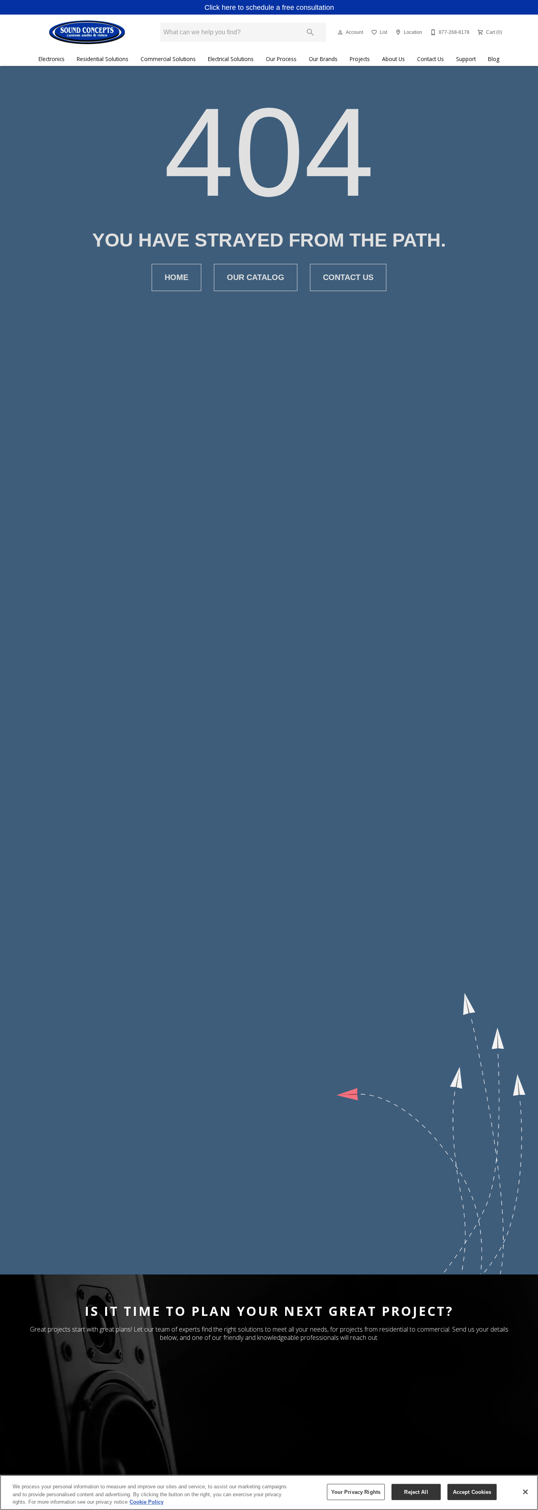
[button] (340, 32)
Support (466, 59)
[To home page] (86, 32)
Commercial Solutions (168, 59)
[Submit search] (310, 32)
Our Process (281, 59)
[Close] (525, 1492)
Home (176, 277)
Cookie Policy (146, 1502)
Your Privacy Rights (355, 1492)
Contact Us (430, 59)
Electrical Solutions (231, 59)
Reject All (416, 1492)
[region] (269, 1492)
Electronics (52, 59)
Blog (493, 59)
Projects (360, 59)
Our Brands (323, 59)
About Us (393, 59)
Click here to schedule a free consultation (269, 7)
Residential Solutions (102, 59)
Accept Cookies (472, 1492)
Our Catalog (255, 277)
